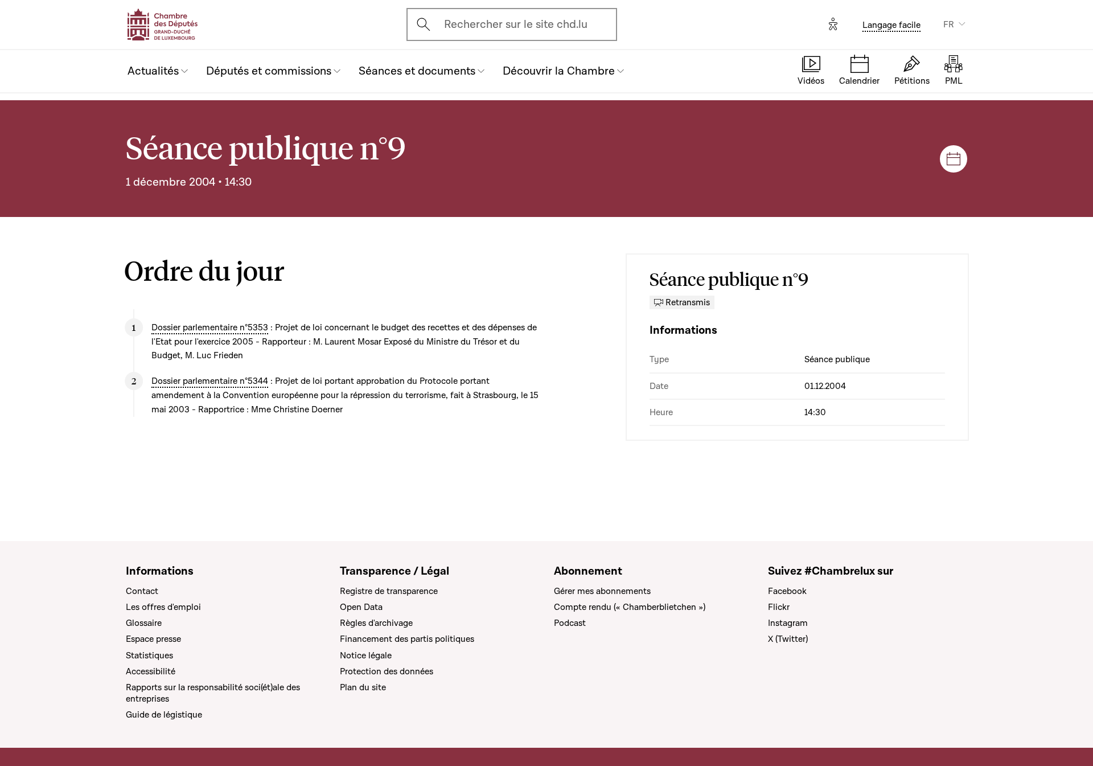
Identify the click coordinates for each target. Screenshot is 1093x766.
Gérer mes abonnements (602, 591)
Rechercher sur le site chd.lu (515, 24)
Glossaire (144, 623)
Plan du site (363, 687)
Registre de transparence (389, 591)
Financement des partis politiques (407, 639)
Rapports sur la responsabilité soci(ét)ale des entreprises (213, 693)
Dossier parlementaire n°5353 (209, 327)
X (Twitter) (788, 639)
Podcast (570, 623)
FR (948, 24)
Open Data (361, 607)
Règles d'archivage (376, 623)
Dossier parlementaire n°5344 (209, 381)
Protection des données (386, 671)
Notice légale (366, 655)
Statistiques (149, 655)
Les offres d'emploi (163, 607)
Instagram (788, 623)
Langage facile (891, 25)
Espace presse (153, 639)
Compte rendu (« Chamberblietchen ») (629, 607)
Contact (142, 591)
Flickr (779, 607)
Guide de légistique (164, 714)
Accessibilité (150, 671)
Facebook (787, 591)
